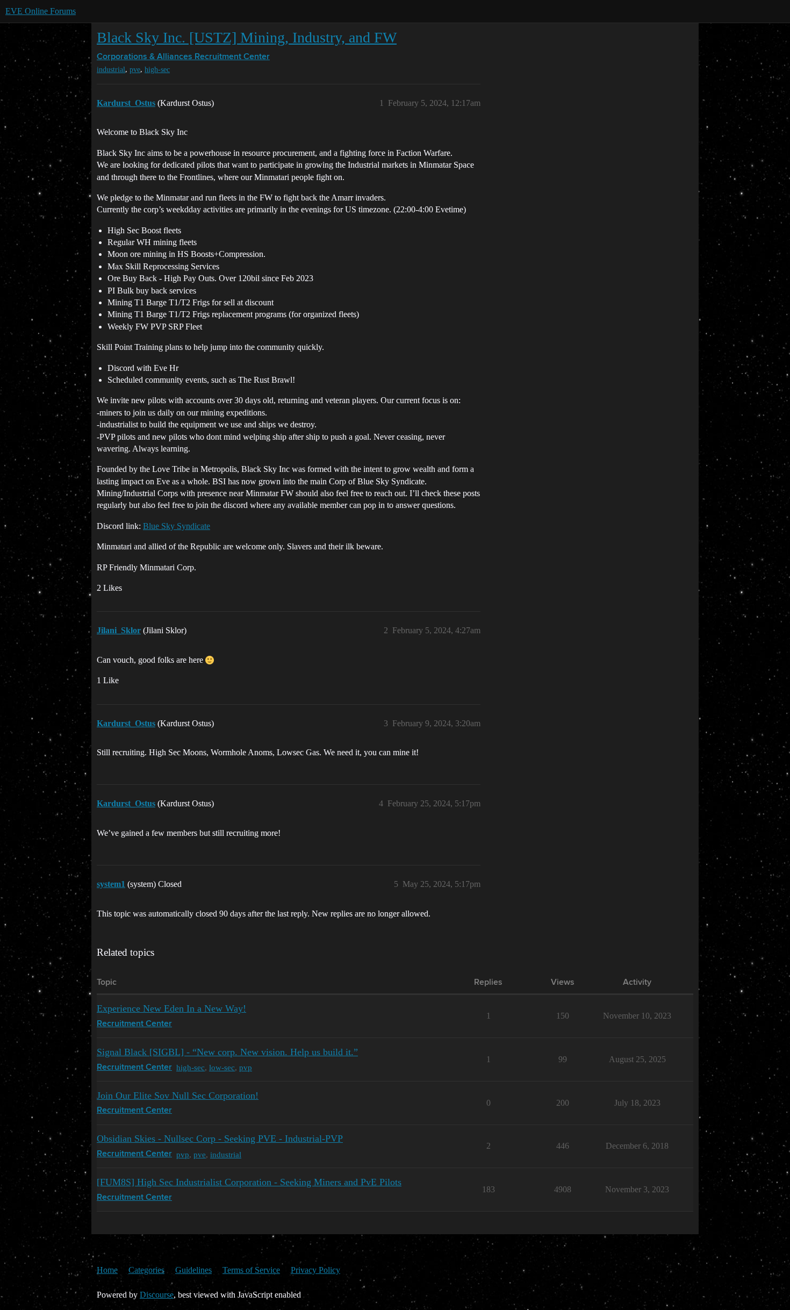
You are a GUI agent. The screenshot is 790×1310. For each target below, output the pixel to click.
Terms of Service (251, 1270)
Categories (146, 1270)
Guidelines (193, 1270)
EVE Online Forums (40, 11)
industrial (111, 70)
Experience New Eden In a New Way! (171, 1008)
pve (135, 70)
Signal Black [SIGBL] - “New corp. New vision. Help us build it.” (227, 1052)
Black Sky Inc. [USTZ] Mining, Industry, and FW (247, 37)
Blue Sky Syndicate (176, 526)
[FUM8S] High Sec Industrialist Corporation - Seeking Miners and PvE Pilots (249, 1182)
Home (107, 1270)
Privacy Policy (315, 1270)
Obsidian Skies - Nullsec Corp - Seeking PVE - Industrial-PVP (220, 1138)
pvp (245, 1067)
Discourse (157, 1294)
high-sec (157, 70)
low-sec (222, 1067)
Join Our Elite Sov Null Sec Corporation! (177, 1095)
